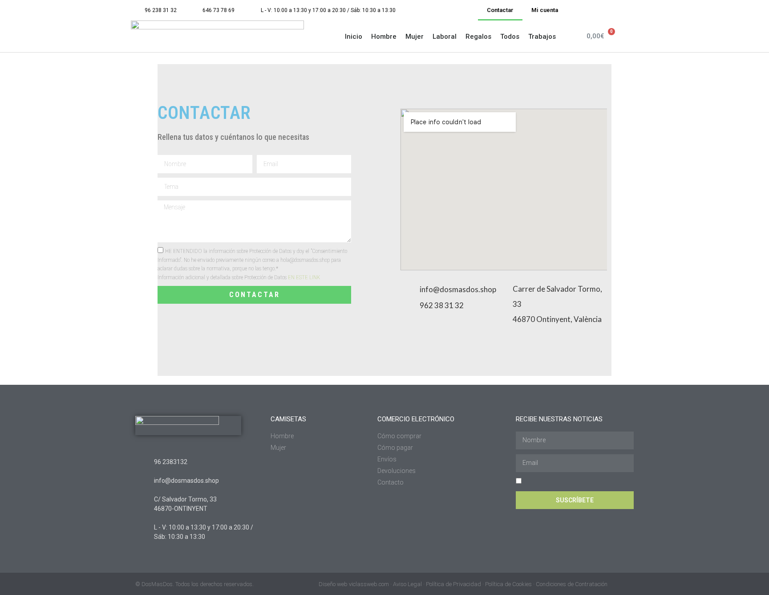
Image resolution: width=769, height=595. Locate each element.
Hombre (384, 37)
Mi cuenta (544, 10)
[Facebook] (628, 10)
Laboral (445, 37)
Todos (509, 37)
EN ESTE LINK (304, 277)
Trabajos (542, 37)
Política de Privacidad (453, 584)
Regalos (478, 37)
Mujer (414, 37)
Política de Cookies (508, 584)
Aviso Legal (407, 584)
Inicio (353, 37)
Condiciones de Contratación (571, 584)
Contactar (500, 10)
